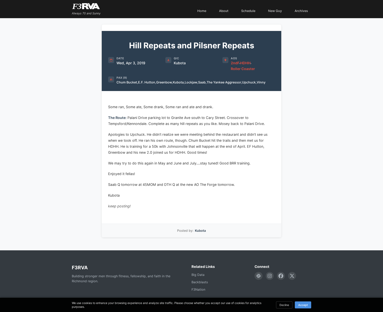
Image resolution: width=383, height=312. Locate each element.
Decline (284, 305)
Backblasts (200, 282)
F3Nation (198, 289)
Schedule (248, 11)
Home (201, 11)
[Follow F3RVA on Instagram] (270, 276)
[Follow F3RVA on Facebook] (281, 276)
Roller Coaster (243, 69)
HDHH (245, 63)
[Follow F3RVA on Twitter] (292, 276)
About (223, 11)
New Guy (275, 11)
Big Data (198, 275)
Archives (301, 11)
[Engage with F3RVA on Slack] (259, 276)
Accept (303, 305)
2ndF (235, 63)
